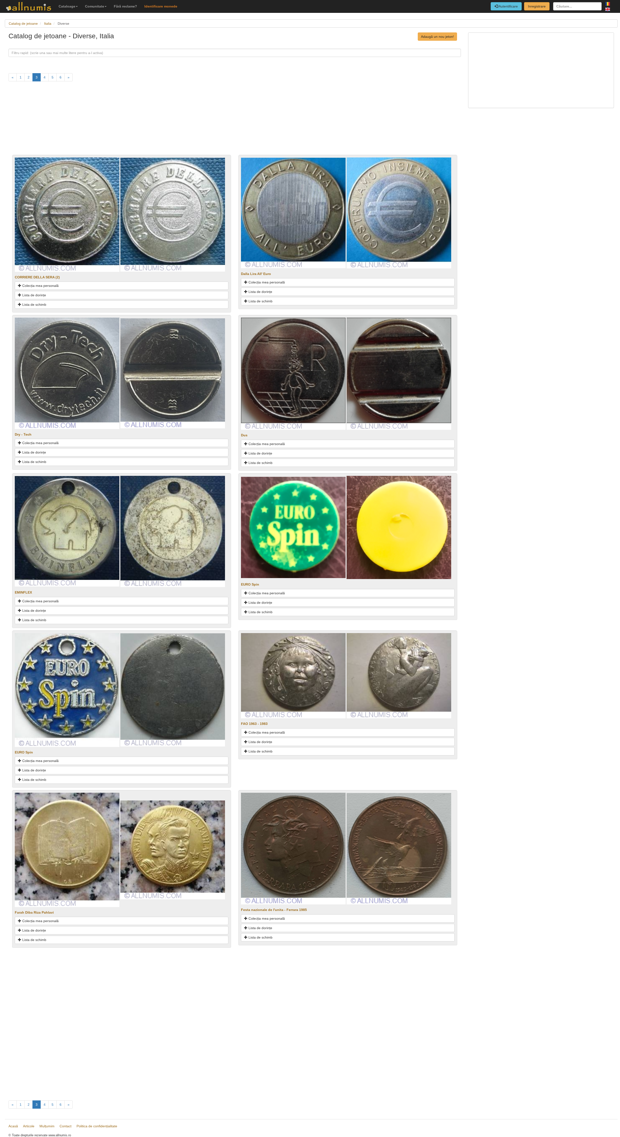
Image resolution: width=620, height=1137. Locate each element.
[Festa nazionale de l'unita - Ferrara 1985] (293, 848)
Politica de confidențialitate (97, 1126)
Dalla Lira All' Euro (256, 274)
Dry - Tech (23, 434)
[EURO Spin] (293, 527)
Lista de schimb (33, 304)
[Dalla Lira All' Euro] (293, 212)
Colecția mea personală (40, 286)
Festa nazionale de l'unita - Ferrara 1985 (274, 910)
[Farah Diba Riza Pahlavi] (67, 850)
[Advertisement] (153, 121)
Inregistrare (537, 6)
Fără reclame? (125, 6)
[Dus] (293, 373)
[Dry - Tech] (67, 373)
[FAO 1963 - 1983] (293, 675)
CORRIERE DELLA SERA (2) (37, 277)
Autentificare (508, 6)
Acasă (13, 1126)
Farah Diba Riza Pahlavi (34, 912)
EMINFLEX (23, 592)
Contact (65, 1126)
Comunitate (94, 6)
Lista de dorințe (33, 295)
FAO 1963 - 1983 (254, 724)
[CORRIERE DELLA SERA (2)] (67, 214)
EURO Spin (250, 584)
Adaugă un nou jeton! (437, 37)
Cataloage (67, 6)
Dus (244, 435)
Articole (28, 1126)
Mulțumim (46, 1126)
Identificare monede (160, 6)
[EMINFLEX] (67, 531)
